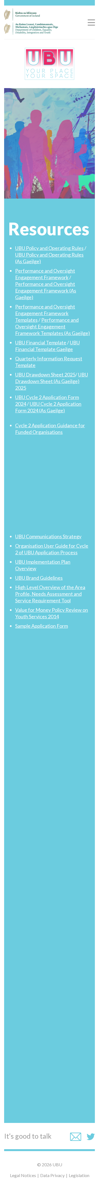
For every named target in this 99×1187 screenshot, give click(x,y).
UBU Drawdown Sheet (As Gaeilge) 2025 (51, 381)
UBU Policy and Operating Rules (49, 248)
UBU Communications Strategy (48, 536)
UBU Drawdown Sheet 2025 (45, 374)
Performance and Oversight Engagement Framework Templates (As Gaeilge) (52, 326)
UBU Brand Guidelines (39, 578)
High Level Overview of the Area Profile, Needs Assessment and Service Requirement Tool (50, 593)
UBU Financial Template (40, 342)
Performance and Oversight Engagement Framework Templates (45, 313)
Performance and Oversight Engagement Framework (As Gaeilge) (45, 290)
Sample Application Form (41, 626)
